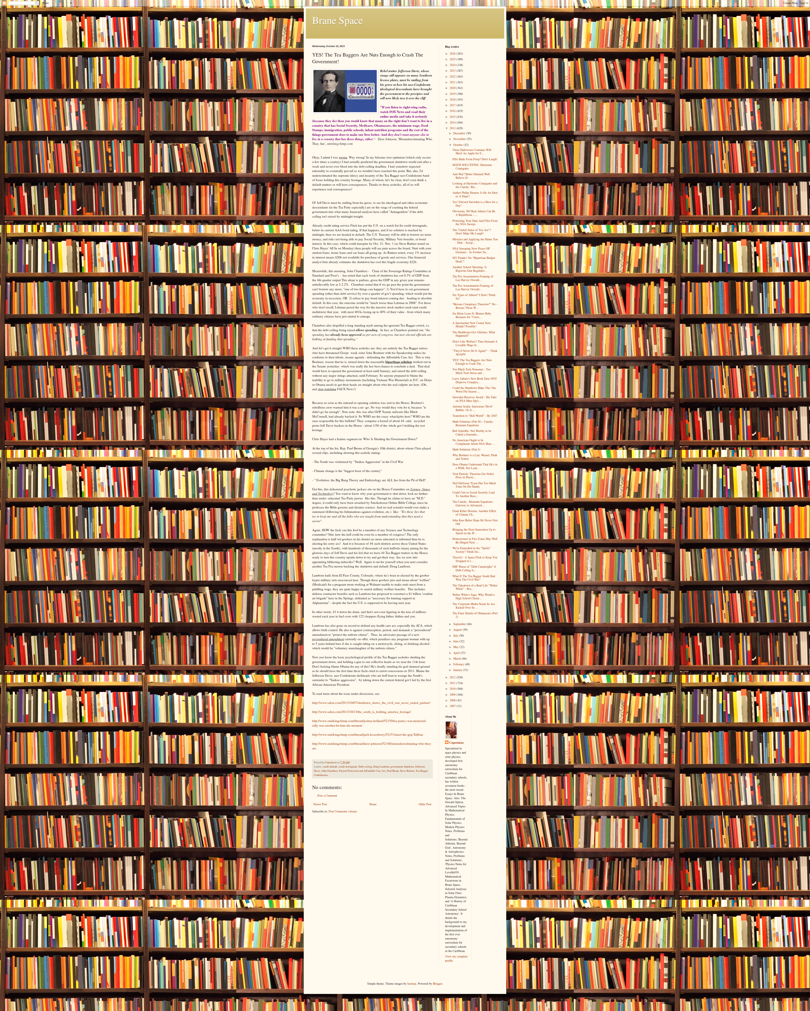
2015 (453, 117)
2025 (453, 59)
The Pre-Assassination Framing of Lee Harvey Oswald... (472, 278)
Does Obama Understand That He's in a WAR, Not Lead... (474, 466)
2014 (453, 122)
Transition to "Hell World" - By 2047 (474, 416)
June (456, 641)
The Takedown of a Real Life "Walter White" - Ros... (475, 587)
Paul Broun (393, 771)
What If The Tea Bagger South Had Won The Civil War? (473, 578)
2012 (453, 677)
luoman (411, 983)
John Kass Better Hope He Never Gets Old (475, 522)
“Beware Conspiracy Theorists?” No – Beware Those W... (475, 306)
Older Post (425, 804)
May (456, 647)
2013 (453, 128)
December (459, 133)
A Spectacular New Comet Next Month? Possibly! (471, 324)
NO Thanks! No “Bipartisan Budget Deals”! (473, 259)
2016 (453, 111)
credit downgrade (348, 766)
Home (373, 804)
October (458, 145)
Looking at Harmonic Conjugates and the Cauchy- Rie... (474, 185)
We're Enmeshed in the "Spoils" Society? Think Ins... (471, 550)
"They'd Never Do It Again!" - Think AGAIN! (474, 352)
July (456, 635)
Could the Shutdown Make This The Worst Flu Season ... (474, 389)
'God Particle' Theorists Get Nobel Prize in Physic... (473, 475)
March (457, 658)
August (458, 630)
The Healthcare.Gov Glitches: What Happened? (473, 334)
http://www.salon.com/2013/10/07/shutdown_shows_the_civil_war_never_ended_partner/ (371, 702)
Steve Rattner (407, 771)
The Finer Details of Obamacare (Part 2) (475, 615)
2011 (453, 683)
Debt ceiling (365, 766)
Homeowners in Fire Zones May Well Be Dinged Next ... (474, 540)
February (459, 664)
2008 (453, 700)
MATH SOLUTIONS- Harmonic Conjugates (472, 166)
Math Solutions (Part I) (466, 449)
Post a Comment (327, 795)
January (458, 670)
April (456, 653)
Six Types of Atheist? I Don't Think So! (473, 296)
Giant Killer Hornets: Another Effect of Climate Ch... (474, 512)
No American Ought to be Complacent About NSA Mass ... (473, 442)
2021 (453, 82)
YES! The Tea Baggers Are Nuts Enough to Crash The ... (472, 362)
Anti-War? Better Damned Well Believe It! (471, 176)
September (460, 624)
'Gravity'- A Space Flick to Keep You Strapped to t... (474, 559)
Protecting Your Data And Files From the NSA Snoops (475, 222)
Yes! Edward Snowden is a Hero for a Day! (475, 203)
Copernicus (456, 743)
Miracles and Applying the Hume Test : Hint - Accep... (475, 241)
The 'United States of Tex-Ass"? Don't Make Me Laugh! (471, 231)
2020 (453, 88)
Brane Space (337, 20)
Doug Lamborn (381, 766)
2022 (453, 76)
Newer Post (320, 804)
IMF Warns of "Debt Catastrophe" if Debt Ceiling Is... (474, 568)
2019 (453, 94)
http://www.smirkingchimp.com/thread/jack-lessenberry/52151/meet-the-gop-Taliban (367, 734)
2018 (453, 99)
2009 (453, 694)
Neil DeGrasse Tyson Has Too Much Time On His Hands (474, 485)
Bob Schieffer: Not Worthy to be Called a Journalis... (471, 432)
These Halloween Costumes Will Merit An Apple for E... (471, 151)
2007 (453, 706)
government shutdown (402, 766)
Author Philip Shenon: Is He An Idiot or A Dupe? (475, 194)
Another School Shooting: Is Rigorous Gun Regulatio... (469, 269)
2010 (453, 689)
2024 (453, 65)
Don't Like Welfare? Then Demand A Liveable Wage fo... (474, 343)
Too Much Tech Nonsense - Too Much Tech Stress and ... (471, 371)
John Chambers (329, 771)
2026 (453, 53)
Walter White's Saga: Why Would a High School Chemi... (473, 596)
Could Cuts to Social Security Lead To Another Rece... (473, 494)
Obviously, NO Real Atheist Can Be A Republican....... (473, 213)
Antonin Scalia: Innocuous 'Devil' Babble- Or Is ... (472, 408)
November (460, 139)
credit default (330, 766)
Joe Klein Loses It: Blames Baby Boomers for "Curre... (471, 315)
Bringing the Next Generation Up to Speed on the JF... (473, 531)
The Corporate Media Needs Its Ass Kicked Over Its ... (473, 605)
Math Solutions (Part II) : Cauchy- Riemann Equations (473, 423)
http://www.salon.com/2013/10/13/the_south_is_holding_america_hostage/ (361, 712)
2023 (453, 71)
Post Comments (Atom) (343, 811)
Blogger (437, 983)
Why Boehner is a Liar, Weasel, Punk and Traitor (474, 457)
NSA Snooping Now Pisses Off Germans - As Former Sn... (471, 250)
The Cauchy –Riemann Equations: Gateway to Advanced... (472, 503)
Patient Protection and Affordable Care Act (362, 771)
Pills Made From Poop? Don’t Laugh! (475, 159)
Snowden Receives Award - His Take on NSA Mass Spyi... (474, 399)
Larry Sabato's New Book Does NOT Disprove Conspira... (474, 380)
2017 (453, 105)
